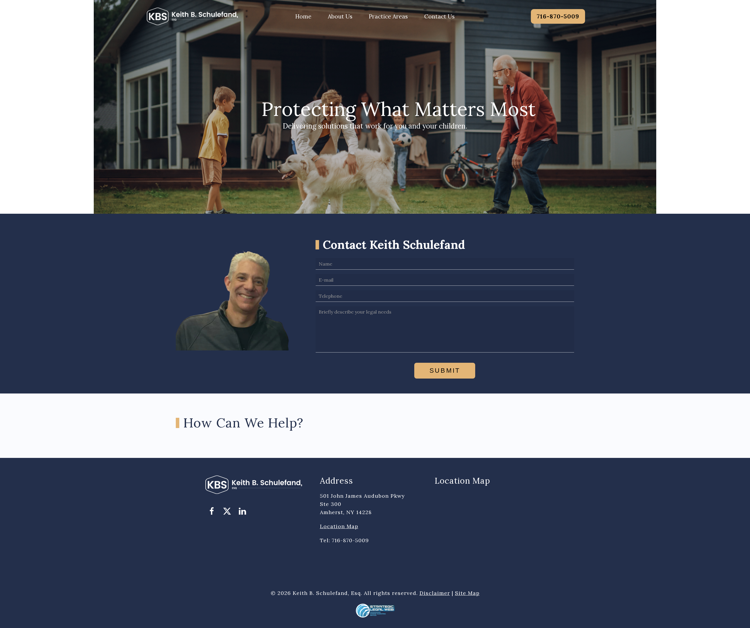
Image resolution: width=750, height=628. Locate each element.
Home (303, 16)
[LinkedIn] (242, 511)
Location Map (339, 526)
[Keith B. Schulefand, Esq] (192, 16)
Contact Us (439, 16)
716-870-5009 (558, 16)
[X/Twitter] (227, 511)
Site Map (467, 593)
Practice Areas (388, 16)
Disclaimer (435, 593)
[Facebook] (211, 511)
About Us (340, 16)
